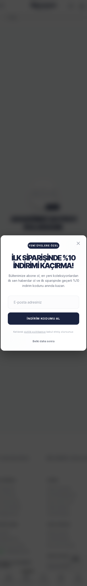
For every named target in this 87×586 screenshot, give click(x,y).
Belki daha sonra (43, 341)
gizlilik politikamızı (35, 331)
